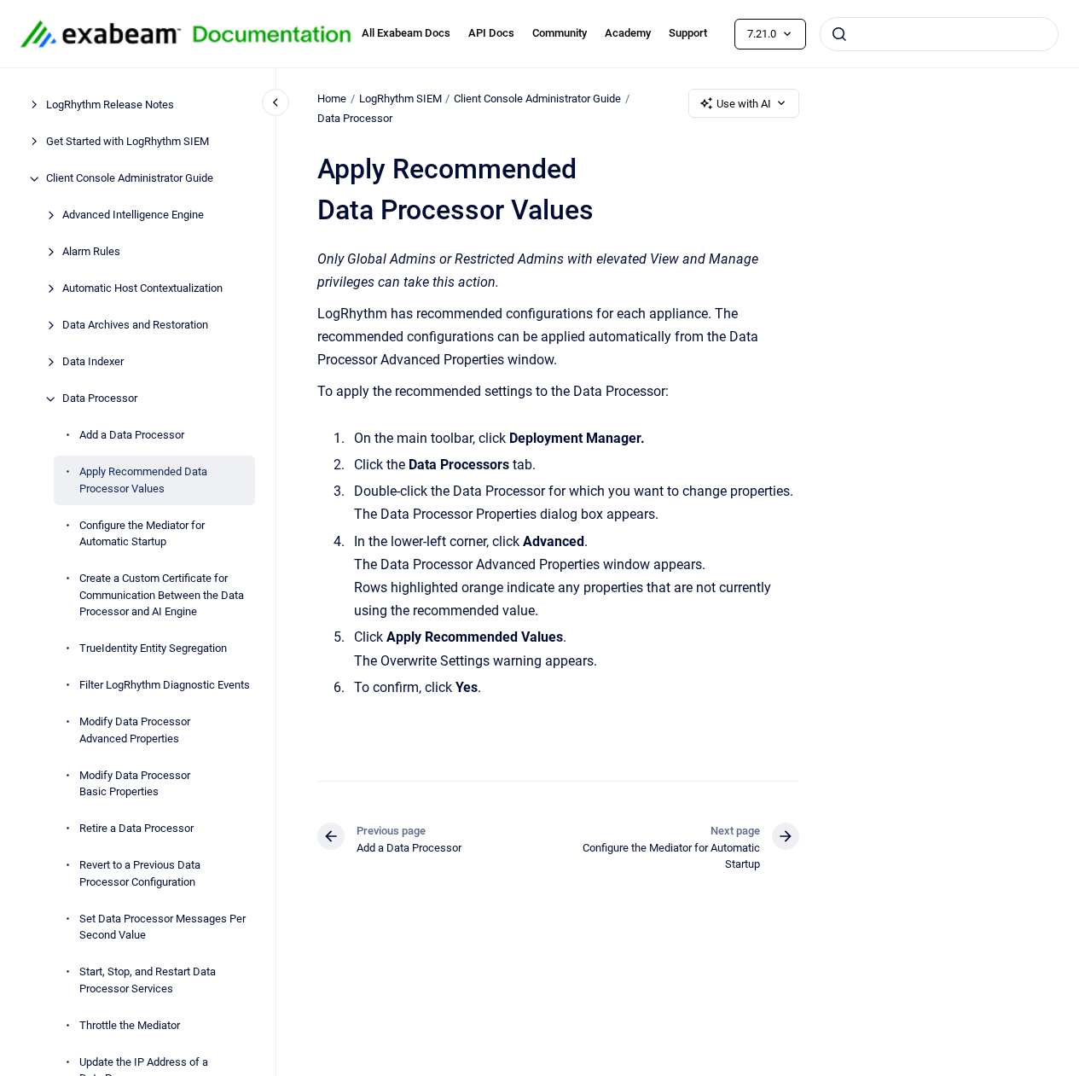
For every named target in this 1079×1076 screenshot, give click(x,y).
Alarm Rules (91, 252)
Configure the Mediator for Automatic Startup (142, 534)
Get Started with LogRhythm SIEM (127, 142)
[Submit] (839, 34)
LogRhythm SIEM (400, 98)
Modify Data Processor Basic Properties (134, 784)
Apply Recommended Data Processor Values (143, 481)
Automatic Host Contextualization (142, 288)
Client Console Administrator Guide (129, 178)
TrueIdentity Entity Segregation (153, 649)
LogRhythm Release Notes (110, 105)
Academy (628, 32)
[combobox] (939, 34)
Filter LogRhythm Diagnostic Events (164, 685)
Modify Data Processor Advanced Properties (134, 731)
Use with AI (743, 103)
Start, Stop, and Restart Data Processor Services (147, 981)
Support (688, 32)
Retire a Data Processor (136, 829)
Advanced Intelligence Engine (133, 215)
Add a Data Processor (131, 435)
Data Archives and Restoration (135, 325)
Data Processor (99, 399)
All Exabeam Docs (406, 32)
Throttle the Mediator (129, 1025)
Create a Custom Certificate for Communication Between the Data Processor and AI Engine (161, 596)
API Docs (491, 32)
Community (559, 32)
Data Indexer (93, 362)
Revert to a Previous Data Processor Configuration (139, 874)
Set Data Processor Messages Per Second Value (162, 927)
